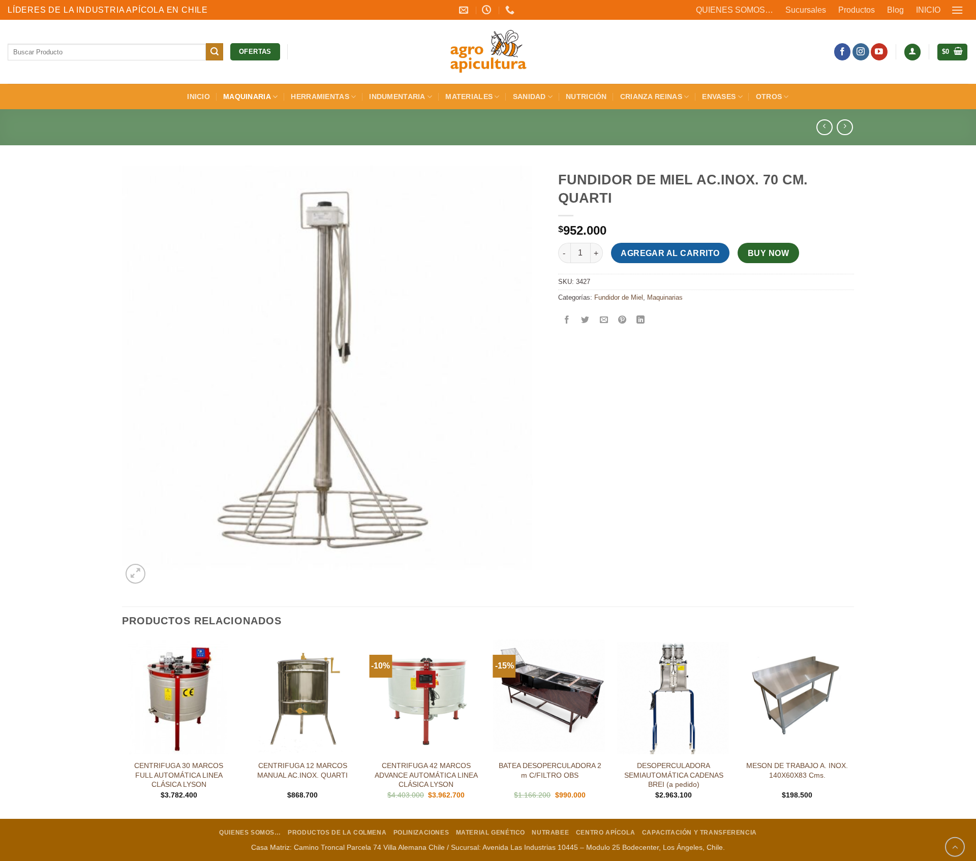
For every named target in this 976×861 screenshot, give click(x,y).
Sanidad (529, 96)
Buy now (768, 253)
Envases (719, 96)
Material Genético (490, 832)
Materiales (469, 96)
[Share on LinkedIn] (640, 320)
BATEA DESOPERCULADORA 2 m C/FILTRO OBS (550, 770)
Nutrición (586, 96)
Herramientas (320, 96)
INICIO (928, 10)
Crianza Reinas (651, 96)
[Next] (853, 728)
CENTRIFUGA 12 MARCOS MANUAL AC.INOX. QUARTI (302, 770)
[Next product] (824, 127)
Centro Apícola (605, 832)
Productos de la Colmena (337, 832)
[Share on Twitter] (585, 320)
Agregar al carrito (670, 253)
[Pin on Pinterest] (622, 320)
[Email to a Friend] (603, 320)
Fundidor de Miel (618, 297)
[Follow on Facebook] (842, 51)
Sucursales (805, 10)
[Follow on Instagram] (860, 51)
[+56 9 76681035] (511, 10)
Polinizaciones (421, 832)
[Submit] (214, 51)
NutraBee (550, 832)
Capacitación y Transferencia (699, 832)
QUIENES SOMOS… (734, 10)
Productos (856, 10)
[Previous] (122, 728)
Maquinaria (247, 96)
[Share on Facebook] (567, 320)
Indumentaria (397, 96)
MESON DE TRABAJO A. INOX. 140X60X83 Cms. (797, 770)
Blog (895, 10)
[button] (958, 10)
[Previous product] (844, 127)
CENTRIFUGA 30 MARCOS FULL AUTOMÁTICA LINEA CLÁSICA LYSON (178, 774)
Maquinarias (665, 297)
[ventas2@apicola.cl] (465, 10)
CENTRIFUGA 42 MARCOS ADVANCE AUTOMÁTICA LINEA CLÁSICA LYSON (426, 774)
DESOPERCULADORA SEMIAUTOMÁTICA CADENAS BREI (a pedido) (673, 774)
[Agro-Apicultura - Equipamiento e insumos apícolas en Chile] (488, 52)
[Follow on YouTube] (879, 51)
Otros (769, 96)
